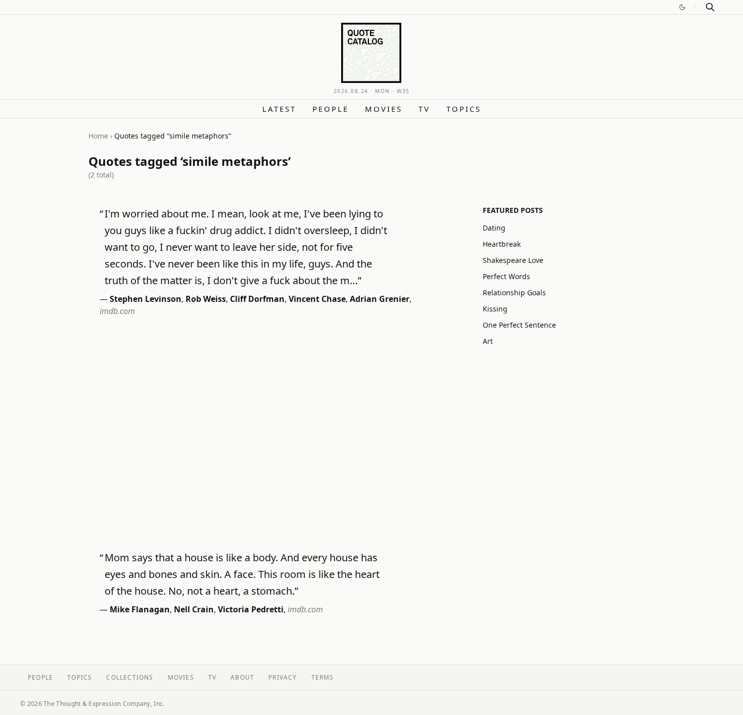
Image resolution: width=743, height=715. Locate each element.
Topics (463, 109)
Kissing (495, 309)
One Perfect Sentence (519, 325)
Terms (322, 677)
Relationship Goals (514, 292)
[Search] (710, 7)
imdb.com (117, 311)
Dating (494, 228)
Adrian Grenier (379, 298)
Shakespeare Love (513, 260)
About (242, 677)
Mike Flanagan (140, 609)
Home (98, 136)
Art (488, 341)
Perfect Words (506, 276)
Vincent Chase (317, 298)
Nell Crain (194, 609)
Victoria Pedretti (251, 609)
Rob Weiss (205, 298)
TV (424, 109)
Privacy (282, 677)
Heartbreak (502, 244)
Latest (279, 109)
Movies (383, 109)
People (330, 109)
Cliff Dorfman (257, 298)
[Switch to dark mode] (682, 7)
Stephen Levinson (145, 298)
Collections (129, 677)
